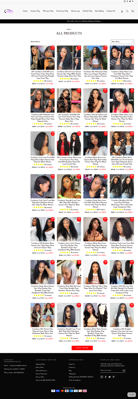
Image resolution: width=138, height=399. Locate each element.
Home (25, 11)
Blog (70, 370)
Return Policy (40, 367)
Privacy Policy (40, 377)
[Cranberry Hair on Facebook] (105, 377)
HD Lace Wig (48, 11)
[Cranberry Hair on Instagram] (102, 377)
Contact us (72, 367)
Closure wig (75, 11)
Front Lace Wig (62, 11)
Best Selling (99, 11)
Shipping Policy (40, 364)
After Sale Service (41, 370)
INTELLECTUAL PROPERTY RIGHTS (81, 377)
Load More (82, 348)
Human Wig (35, 11)
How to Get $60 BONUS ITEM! (45, 380)
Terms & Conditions (75, 380)
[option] (69, 21)
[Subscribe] (124, 370)
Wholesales (72, 374)
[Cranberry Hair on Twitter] (109, 377)
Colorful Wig (87, 11)
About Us (71, 364)
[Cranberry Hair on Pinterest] (113, 377)
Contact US (111, 11)
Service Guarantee (41, 374)
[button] (38, 81)
